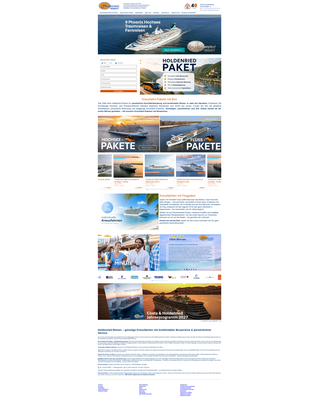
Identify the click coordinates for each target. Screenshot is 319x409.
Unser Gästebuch (103, 389)
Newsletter (101, 388)
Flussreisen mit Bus (186, 392)
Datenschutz (143, 389)
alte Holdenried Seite (145, 394)
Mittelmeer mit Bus (185, 394)
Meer (104, 63)
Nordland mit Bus (185, 395)
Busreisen (183, 391)
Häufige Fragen (102, 391)
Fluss (110, 63)
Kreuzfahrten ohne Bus (187, 389)
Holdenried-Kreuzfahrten (187, 386)
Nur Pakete (120, 63)
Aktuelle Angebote (185, 388)
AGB (140, 388)
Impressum (142, 386)
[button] (219, 172)
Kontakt (100, 386)
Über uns (142, 391)
